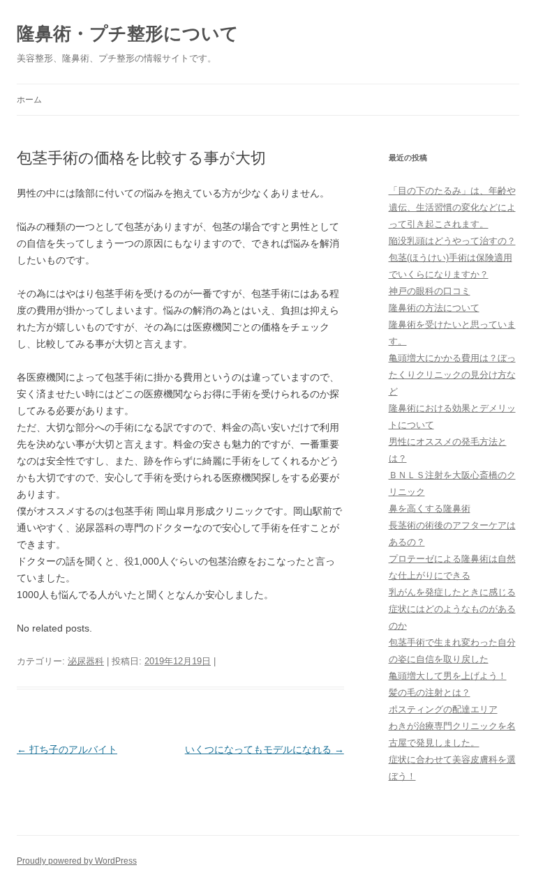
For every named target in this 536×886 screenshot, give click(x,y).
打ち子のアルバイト (67, 749)
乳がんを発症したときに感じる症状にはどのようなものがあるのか (452, 609)
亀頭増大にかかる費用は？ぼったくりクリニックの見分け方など (452, 375)
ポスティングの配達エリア (443, 709)
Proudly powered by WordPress (77, 861)
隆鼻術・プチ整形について (128, 33)
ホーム (29, 100)
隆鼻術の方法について (434, 308)
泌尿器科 (86, 661)
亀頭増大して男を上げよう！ (448, 676)
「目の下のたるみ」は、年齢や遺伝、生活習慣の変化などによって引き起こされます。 (452, 207)
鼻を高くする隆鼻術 (429, 508)
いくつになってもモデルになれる (264, 749)
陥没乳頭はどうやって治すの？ (452, 241)
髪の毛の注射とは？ (429, 692)
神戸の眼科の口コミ (429, 291)
